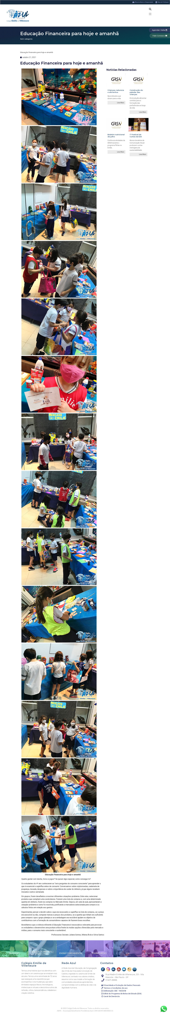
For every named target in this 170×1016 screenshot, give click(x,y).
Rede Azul (69, 963)
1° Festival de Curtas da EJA (136, 135)
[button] (159, 30)
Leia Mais (120, 103)
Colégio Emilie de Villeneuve (33, 964)
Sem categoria (26, 39)
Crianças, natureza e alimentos (116, 91)
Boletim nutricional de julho (116, 135)
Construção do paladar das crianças (136, 92)
